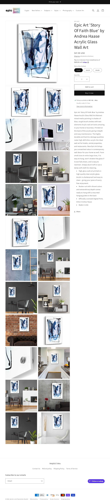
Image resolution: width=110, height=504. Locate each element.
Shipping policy (65, 499)
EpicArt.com (13, 499)
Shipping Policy (59, 469)
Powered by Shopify (22, 499)
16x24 (88, 70)
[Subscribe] (41, 481)
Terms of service (54, 499)
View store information (84, 106)
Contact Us (36, 469)
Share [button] (78, 211)
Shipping (77, 56)
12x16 (78, 70)
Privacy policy (44, 499)
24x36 (97, 70)
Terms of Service (72, 469)
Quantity (77, 75)
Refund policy (47, 469)
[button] (37, 10)
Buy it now (89, 93)
